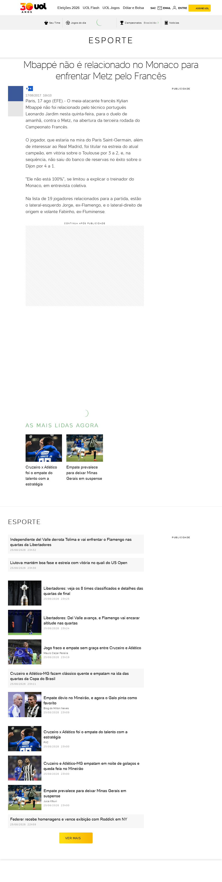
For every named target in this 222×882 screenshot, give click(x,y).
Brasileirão (150, 22)
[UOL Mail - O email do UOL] (164, 8)
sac (153, 8)
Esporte (111, 40)
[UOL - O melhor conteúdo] (33, 8)
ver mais (73, 838)
